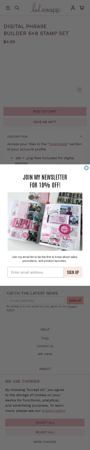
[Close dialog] (86, 168)
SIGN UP (73, 272)
